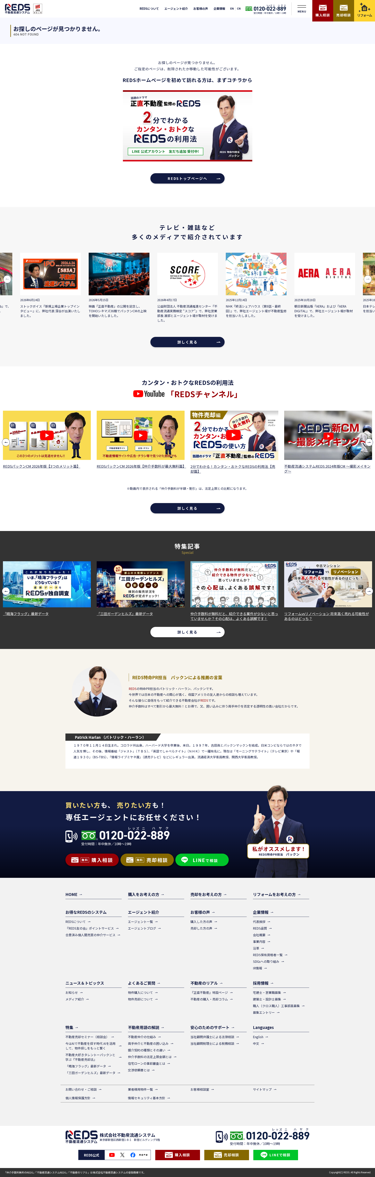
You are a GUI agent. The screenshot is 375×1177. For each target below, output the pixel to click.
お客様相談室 (199, 1089)
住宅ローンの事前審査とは (146, 1063)
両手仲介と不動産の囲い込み (148, 1043)
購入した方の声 (201, 921)
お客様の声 (200, 8)
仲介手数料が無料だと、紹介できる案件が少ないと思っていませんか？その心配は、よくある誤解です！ (177, 616)
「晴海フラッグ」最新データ (85, 1066)
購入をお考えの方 (143, 894)
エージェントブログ (142, 928)
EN (232, 8)
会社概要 (259, 934)
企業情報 (219, 8)
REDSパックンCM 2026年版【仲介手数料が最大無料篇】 (67, 466)
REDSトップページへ (187, 178)
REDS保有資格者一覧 (268, 954)
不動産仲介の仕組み (142, 1036)
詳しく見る (187, 341)
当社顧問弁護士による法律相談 (212, 1036)
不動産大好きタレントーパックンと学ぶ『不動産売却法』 (90, 1057)
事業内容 (259, 941)
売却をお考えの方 (206, 894)
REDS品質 (260, 928)
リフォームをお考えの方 (274, 894)
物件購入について (140, 992)
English (258, 1036)
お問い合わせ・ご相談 (81, 1089)
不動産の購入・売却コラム (209, 999)
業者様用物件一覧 (140, 1089)
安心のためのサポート (209, 1027)
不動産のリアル (204, 983)
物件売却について (140, 999)
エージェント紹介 (176, 8)
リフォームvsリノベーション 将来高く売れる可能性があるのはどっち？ (270, 616)
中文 (256, 1043)
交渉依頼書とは (139, 1070)
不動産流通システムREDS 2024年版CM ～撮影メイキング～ (254, 469)
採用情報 (261, 983)
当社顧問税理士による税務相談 (212, 1043)
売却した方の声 (201, 928)
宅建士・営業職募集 (267, 992)
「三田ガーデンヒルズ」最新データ (68, 613)
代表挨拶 (259, 921)
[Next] (369, 442)
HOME (71, 894)
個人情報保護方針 (77, 1098)
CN (239, 8)
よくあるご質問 (141, 983)
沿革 (256, 948)
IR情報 (257, 968)
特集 (69, 1027)
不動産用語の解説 (143, 1027)
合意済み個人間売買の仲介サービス (90, 934)
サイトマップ (262, 1089)
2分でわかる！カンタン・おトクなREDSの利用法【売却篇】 (159, 469)
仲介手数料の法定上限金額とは (150, 1056)
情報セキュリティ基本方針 (146, 1098)
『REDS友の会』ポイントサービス (89, 928)
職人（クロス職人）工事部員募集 (276, 1005)
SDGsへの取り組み (266, 961)
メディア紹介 (74, 999)
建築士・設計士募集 (267, 999)
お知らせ (71, 992)
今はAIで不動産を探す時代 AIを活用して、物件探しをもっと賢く (90, 1045)
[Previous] (6, 442)
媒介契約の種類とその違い (146, 1050)
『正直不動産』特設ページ (209, 992)
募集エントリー (264, 1012)
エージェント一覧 (140, 921)
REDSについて (149, 8)
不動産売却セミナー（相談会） (87, 1036)
